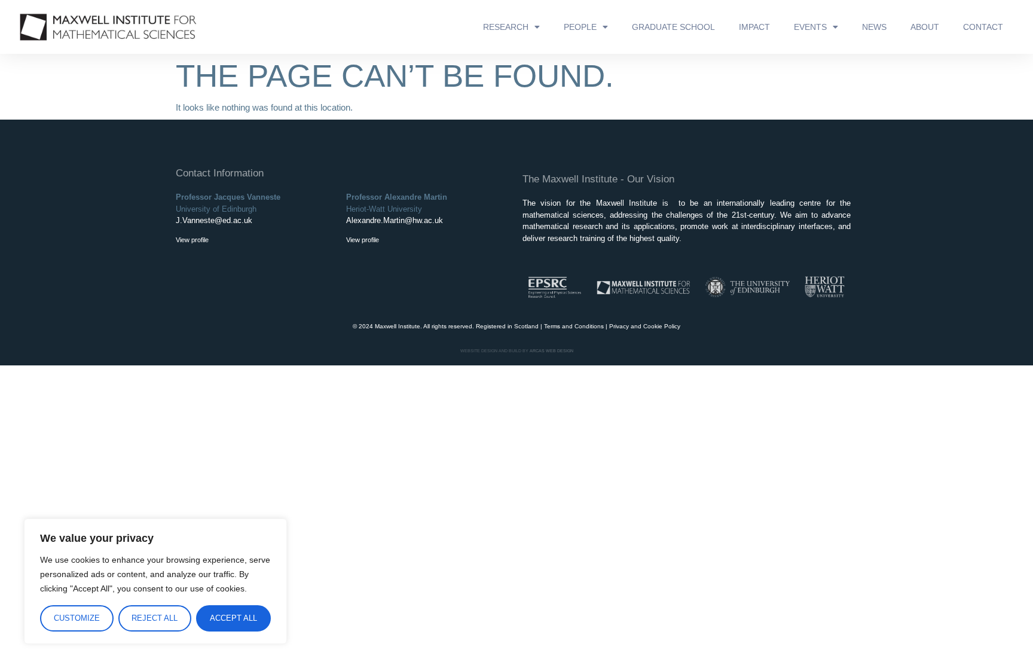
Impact (754, 27)
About (924, 27)
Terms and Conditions (574, 326)
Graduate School (673, 27)
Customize (77, 618)
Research (505, 27)
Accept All (233, 618)
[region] (155, 581)
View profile (192, 239)
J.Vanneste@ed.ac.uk (214, 220)
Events (810, 27)
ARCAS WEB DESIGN (551, 351)
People (580, 27)
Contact (983, 27)
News (874, 27)
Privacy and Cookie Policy (644, 326)
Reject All (155, 618)
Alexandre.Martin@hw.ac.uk (394, 220)
